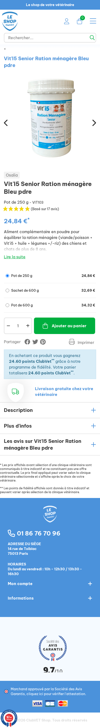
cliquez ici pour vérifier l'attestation (55, 694)
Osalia (12, 175)
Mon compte (20, 583)
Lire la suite (14, 256)
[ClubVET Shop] (50, 519)
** (52, 360)
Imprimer (85, 342)
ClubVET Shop (38, 720)
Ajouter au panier (69, 325)
